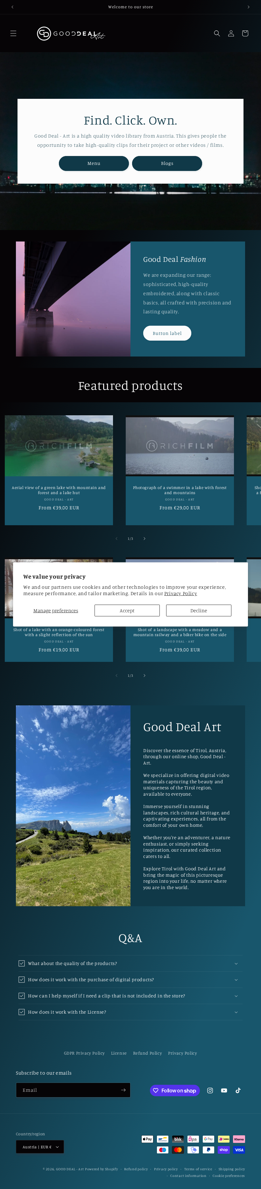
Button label (167, 333)
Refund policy (136, 1169)
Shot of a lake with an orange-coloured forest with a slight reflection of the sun (59, 632)
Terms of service (198, 1169)
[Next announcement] (249, 7)
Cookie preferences (229, 1175)
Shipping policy (232, 1169)
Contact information (188, 1175)
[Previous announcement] (12, 7)
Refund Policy (147, 1053)
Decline (198, 610)
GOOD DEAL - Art (70, 1169)
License (119, 1053)
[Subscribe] (123, 1090)
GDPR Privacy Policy (84, 1053)
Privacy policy (166, 1169)
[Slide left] (116, 539)
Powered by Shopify (101, 1169)
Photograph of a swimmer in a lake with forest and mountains (180, 490)
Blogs (167, 163)
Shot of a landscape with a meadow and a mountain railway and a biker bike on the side (180, 632)
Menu (94, 163)
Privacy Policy (180, 593)
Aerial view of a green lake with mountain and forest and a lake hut (59, 490)
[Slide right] (145, 539)
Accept (127, 610)
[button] (13, 33)
